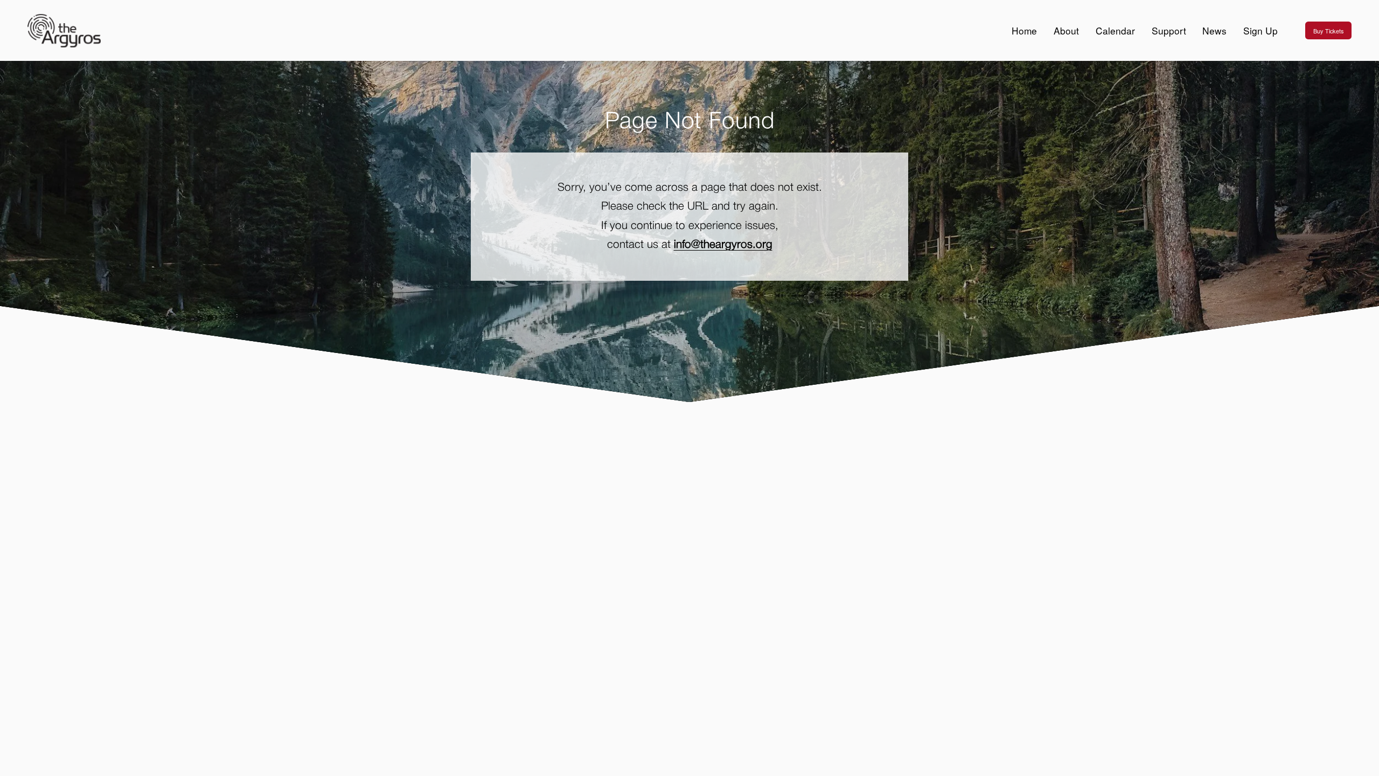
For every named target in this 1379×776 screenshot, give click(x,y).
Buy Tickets (1328, 30)
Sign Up (1260, 30)
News (1214, 30)
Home (1024, 30)
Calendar (1115, 30)
